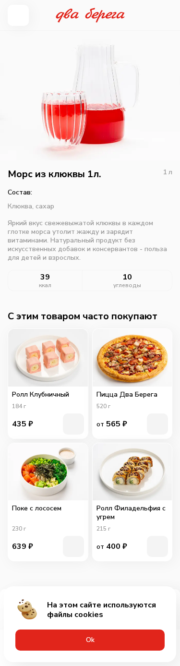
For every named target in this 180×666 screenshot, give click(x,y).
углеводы (127, 285)
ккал (45, 285)
